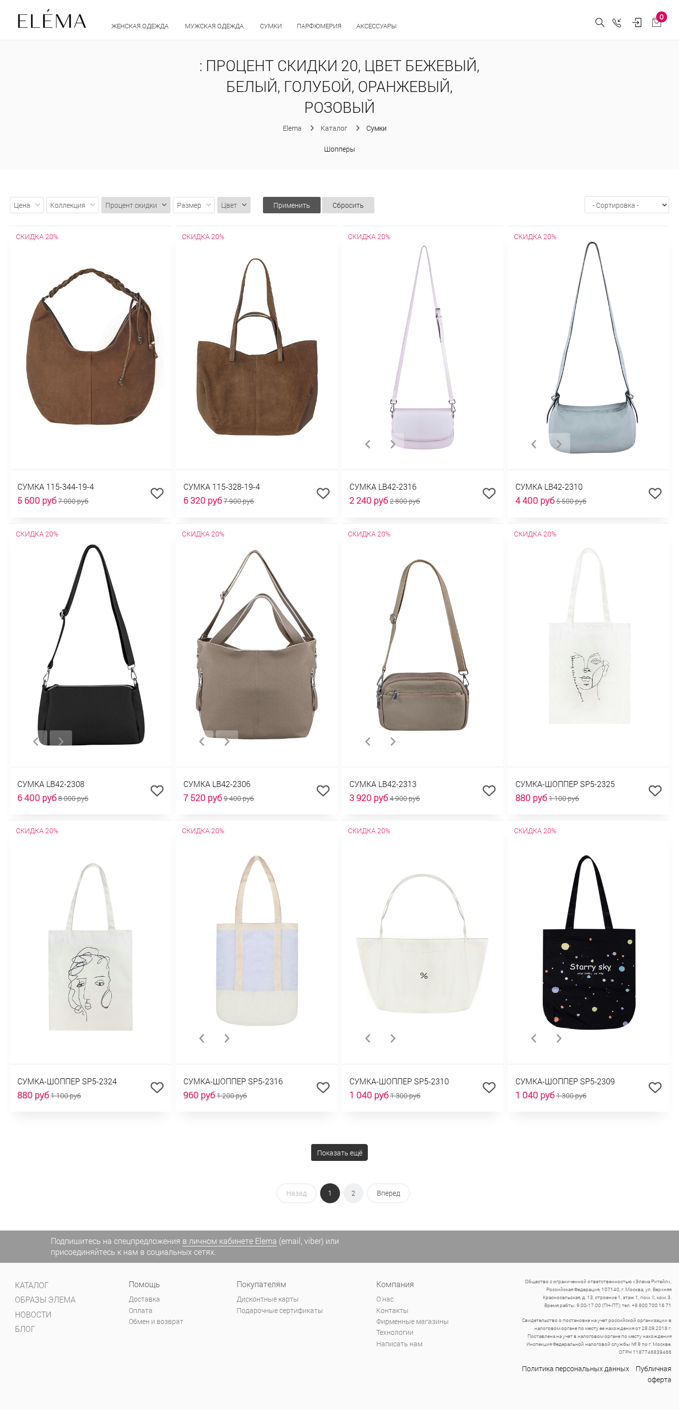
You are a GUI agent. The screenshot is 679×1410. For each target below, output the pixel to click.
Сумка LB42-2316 (383, 486)
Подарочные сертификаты (280, 1310)
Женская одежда (140, 25)
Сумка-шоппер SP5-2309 (565, 1081)
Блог (25, 1328)
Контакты (392, 1310)
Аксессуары (377, 25)
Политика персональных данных (575, 1368)
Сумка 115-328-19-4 (221, 486)
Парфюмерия (319, 25)
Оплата (141, 1310)
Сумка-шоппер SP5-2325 (565, 784)
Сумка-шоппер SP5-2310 (399, 1081)
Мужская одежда (215, 25)
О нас (385, 1299)
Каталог (32, 1285)
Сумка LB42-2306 (217, 784)
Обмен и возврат (156, 1321)
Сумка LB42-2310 (549, 486)
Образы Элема (45, 1299)
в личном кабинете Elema (229, 1240)
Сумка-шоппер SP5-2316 (233, 1081)
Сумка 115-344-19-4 (55, 486)
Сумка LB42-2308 (51, 784)
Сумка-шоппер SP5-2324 (67, 1081)
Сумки (271, 25)
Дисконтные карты (268, 1299)
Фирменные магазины (412, 1321)
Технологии (395, 1332)
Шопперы (339, 149)
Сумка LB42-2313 (383, 784)
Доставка (144, 1299)
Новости (33, 1314)
